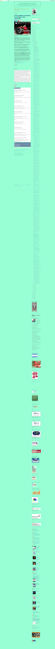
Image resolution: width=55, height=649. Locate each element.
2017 (33, 39)
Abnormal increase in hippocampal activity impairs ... (37, 225)
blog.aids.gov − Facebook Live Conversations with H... (36, 174)
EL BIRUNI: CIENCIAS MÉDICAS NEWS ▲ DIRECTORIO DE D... (36, 48)
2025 (33, 31)
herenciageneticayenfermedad (36, 537)
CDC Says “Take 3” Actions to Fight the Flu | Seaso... (36, 157)
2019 (33, 37)
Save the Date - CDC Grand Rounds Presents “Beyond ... (36, 163)
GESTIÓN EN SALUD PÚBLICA (36, 541)
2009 (33, 298)
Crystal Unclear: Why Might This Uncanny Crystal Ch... (37, 212)
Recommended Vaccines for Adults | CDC (36, 155)
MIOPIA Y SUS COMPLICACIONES (38, 584)
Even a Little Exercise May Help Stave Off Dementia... (36, 73)
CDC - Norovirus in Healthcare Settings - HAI (36, 241)
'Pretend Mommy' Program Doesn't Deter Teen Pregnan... (37, 262)
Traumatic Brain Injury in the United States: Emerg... (36, 195)
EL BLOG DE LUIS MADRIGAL (35, 573)
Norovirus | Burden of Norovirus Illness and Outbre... (36, 250)
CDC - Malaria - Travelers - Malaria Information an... (36, 153)
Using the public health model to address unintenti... (36, 200)
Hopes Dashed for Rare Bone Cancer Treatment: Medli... (36, 75)
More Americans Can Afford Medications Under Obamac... (36, 76)
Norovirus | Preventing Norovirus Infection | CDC (36, 239)
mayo (34, 286)
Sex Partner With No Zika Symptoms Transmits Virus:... (36, 58)
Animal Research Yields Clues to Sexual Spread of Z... (36, 273)
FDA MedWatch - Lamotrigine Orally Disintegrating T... (36, 208)
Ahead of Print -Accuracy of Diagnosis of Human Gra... (36, 95)
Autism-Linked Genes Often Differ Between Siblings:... (37, 266)
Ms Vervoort (15, 41)
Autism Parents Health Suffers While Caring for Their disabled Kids (38, 602)
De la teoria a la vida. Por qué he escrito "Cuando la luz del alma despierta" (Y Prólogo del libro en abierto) (38, 564)
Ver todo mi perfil (34, 350)
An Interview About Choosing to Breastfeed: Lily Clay (36, 136)
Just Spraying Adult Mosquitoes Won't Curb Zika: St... (36, 113)
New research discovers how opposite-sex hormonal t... (36, 224)
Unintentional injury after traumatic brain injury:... (36, 202)
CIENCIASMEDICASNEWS (27, 3)
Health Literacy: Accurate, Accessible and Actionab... (36, 190)
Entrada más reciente (16, 184)
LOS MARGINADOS (35, 533)
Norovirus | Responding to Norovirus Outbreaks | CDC (36, 248)
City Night (37, 591)
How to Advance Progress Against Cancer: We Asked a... (37, 281)
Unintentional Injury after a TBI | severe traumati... (36, 206)
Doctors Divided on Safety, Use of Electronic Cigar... (37, 67)
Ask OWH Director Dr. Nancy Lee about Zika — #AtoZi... (36, 210)
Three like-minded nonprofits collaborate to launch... (36, 220)
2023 (33, 33)
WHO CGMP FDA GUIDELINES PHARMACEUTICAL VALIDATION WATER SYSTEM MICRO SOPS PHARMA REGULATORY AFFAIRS (36, 577)
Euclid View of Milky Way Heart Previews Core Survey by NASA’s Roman (36, 531)
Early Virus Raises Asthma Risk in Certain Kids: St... (37, 71)
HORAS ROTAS (34, 555)
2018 (33, 38)
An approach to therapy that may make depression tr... (36, 185)
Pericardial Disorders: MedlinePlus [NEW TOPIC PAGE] (36, 56)
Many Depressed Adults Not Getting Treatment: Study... (36, 104)
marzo (34, 288)
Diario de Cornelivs (35, 561)
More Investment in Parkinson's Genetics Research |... (36, 150)
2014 (33, 293)
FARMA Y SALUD (35, 615)
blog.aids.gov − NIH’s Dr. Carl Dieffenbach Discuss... (36, 175)
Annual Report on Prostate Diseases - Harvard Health (36, 89)
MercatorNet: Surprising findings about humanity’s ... (36, 130)
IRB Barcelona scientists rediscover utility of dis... (36, 234)
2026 (33, 30)
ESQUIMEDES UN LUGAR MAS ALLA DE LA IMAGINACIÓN (36, 606)
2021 (33, 35)
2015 (33, 292)
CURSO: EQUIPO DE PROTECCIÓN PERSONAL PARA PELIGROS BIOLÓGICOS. (38, 547)
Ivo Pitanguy (18, 70)
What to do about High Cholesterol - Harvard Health (36, 91)
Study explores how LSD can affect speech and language (36, 229)
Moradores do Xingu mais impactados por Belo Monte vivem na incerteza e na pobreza (36, 613)
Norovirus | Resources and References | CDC (36, 243)
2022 (33, 34)
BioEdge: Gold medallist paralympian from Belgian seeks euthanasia (21, 11)
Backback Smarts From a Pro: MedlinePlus (36, 62)
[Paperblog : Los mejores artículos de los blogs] (34, 392)
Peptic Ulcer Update (35, 255)
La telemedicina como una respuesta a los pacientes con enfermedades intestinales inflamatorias (38, 569)
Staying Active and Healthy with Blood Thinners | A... (36, 121)
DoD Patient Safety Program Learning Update (36, 179)
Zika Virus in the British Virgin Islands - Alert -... (36, 139)
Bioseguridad (34, 545)
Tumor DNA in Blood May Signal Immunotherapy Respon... (37, 115)
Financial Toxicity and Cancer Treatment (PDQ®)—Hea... (36, 283)
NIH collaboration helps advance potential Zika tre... (36, 161)
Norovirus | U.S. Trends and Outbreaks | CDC (36, 254)
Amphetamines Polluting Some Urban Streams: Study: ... (36, 261)
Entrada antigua (29, 184)
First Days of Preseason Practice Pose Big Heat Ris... (36, 69)
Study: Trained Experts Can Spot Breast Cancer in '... (36, 108)
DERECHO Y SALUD (35, 550)
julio (34, 284)
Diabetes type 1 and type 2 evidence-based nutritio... (36, 88)
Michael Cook (16, 19)
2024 (33, 32)
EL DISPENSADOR (35, 529)
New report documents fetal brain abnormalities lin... (36, 222)
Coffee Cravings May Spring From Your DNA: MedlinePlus (37, 272)
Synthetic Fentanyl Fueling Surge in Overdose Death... (37, 257)
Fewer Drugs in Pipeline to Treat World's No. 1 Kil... (36, 110)
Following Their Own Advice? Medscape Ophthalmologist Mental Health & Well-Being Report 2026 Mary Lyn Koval (36, 543)
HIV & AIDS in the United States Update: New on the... (36, 164)
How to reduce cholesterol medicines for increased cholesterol (38, 622)
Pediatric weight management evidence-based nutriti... (36, 84)
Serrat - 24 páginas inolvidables (37, 597)
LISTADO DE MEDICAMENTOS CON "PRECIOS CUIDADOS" (36, 616)
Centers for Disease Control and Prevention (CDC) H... (36, 125)
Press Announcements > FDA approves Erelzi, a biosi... (36, 146)
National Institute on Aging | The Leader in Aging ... (36, 52)
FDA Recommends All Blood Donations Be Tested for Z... (36, 60)
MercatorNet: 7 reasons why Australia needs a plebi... (36, 170)
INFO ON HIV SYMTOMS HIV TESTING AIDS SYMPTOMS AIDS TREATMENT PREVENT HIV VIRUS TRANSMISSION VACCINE (36, 619)
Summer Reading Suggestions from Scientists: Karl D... (36, 166)
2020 (33, 36)
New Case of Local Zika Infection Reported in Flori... (37, 270)
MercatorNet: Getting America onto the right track (36, 168)
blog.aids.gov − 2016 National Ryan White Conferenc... (36, 172)
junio (34, 285)
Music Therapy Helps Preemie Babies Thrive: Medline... (36, 277)
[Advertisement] (20, 178)
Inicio (23, 184)
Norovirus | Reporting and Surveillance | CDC (36, 246)
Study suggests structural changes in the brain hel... (37, 218)
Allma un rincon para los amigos (36, 627)
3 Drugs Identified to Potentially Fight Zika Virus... (36, 106)
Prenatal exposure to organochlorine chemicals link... (36, 231)
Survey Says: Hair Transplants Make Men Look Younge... (36, 268)
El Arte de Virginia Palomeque (36, 590)
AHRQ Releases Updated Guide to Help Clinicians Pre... (37, 123)
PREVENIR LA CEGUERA (36, 583)
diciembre (34, 41)
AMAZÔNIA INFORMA (35, 611)
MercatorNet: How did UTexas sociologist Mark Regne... (36, 128)
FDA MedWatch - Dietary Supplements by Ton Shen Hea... (36, 193)
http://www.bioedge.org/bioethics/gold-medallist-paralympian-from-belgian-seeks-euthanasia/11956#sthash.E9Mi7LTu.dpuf (21, 62)
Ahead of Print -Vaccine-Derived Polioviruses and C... (36, 97)
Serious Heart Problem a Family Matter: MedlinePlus (36, 275)
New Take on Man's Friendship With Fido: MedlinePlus (36, 64)
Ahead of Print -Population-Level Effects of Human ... (36, 93)
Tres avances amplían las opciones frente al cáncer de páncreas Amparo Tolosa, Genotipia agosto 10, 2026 (36, 539)
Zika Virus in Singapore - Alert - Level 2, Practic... (36, 141)
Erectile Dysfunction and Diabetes (37, 144)
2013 (33, 294)
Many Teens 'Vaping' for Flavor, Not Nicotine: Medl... (36, 259)
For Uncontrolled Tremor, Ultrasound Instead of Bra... (36, 264)
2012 (33, 295)
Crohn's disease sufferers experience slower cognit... (36, 227)
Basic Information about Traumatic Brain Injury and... (37, 204)
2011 (33, 296)
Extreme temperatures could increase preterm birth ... (36, 126)
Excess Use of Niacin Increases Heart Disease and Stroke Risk (38, 580)
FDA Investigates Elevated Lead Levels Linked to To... (36, 216)
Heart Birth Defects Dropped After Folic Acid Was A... (37, 112)
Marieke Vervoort (16, 37)
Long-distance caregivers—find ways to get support (36, 137)
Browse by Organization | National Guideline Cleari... (37, 78)
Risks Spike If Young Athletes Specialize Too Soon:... (36, 102)
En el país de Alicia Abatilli (36, 588)
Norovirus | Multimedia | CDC (36, 237)
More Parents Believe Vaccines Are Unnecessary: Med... (36, 99)
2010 (33, 297)
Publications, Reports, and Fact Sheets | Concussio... (36, 197)
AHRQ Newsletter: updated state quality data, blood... (36, 119)
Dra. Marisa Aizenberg (35, 567)
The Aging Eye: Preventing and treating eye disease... (36, 279)
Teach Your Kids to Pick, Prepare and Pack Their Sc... (36, 65)
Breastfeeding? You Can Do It (36, 211)
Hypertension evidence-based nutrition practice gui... (36, 86)
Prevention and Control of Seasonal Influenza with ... (36, 159)
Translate (37, 23)
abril (34, 287)
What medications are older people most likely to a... (36, 177)
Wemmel (23, 53)
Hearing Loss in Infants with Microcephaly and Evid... (36, 151)
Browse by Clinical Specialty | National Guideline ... (36, 80)
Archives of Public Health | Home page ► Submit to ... (36, 132)
